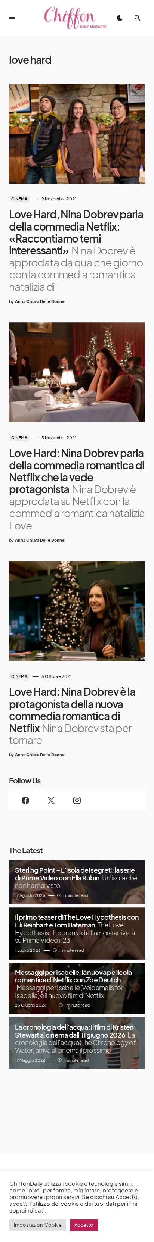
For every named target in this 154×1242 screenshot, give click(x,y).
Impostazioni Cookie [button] (38, 1225)
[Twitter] (51, 800)
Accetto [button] (83, 1225)
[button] (11, 18)
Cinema (19, 199)
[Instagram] (77, 800)
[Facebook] (25, 800)
